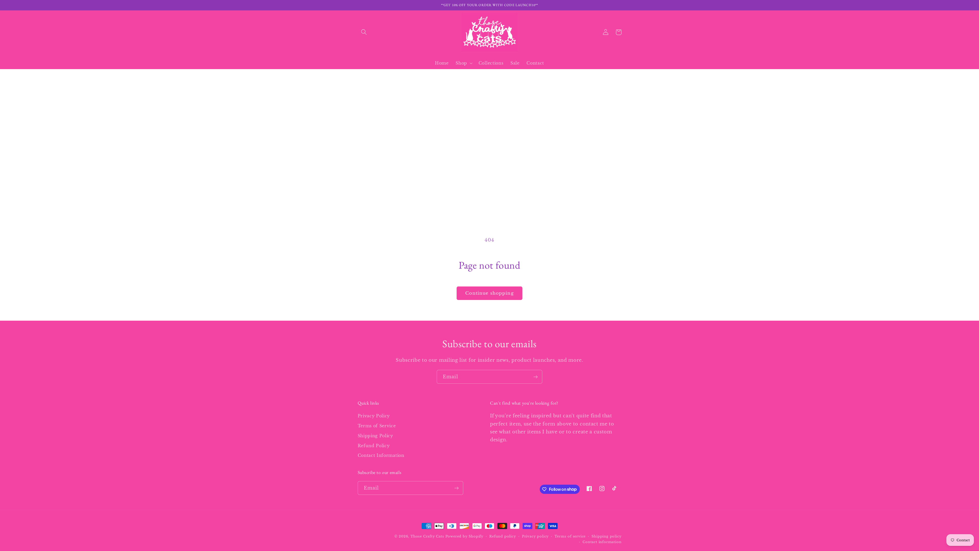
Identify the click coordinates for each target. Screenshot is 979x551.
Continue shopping (489, 293)
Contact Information (381, 455)
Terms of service (570, 536)
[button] (364, 32)
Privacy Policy (374, 415)
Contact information (602, 542)
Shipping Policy (375, 435)
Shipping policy (606, 536)
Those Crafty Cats (427, 536)
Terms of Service (377, 425)
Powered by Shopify (464, 536)
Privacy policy (535, 536)
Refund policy (502, 536)
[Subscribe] (535, 377)
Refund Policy (374, 445)
